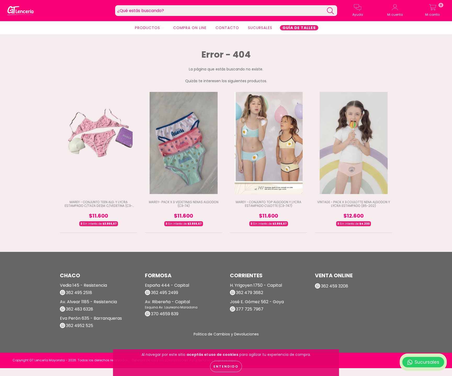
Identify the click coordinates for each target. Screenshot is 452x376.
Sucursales (260, 27)
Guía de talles (299, 27)
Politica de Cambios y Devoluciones (226, 334)
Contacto (227, 27)
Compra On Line (190, 27)
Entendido (226, 366)
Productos (148, 27)
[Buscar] (330, 11)
